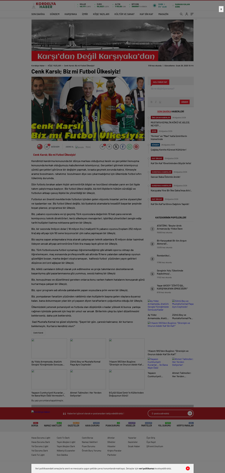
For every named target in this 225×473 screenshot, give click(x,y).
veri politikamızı (146, 468)
